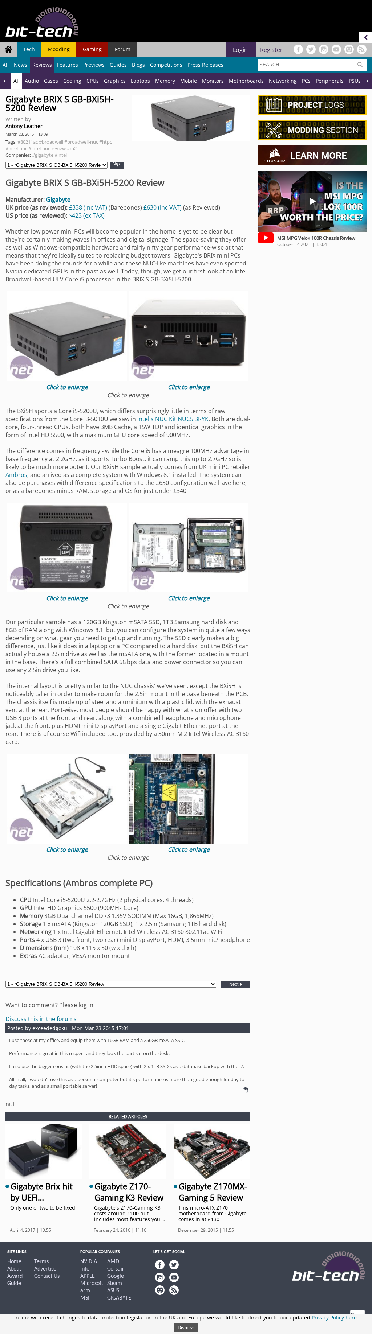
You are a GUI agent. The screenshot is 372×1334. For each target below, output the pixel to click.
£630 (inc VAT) (163, 207)
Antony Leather (24, 126)
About (14, 1269)
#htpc (105, 142)
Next (117, 164)
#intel (60, 155)
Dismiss (186, 1327)
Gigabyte (58, 199)
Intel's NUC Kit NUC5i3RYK (173, 419)
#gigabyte (42, 155)
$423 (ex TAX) (87, 215)
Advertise (45, 1269)
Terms (41, 1262)
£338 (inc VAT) (89, 207)
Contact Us (47, 1276)
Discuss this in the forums (41, 1019)
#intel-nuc (16, 148)
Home (14, 1262)
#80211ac (27, 142)
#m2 (72, 148)
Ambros (16, 475)
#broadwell (51, 142)
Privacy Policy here (334, 1317)
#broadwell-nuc (81, 142)
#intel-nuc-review (47, 148)
